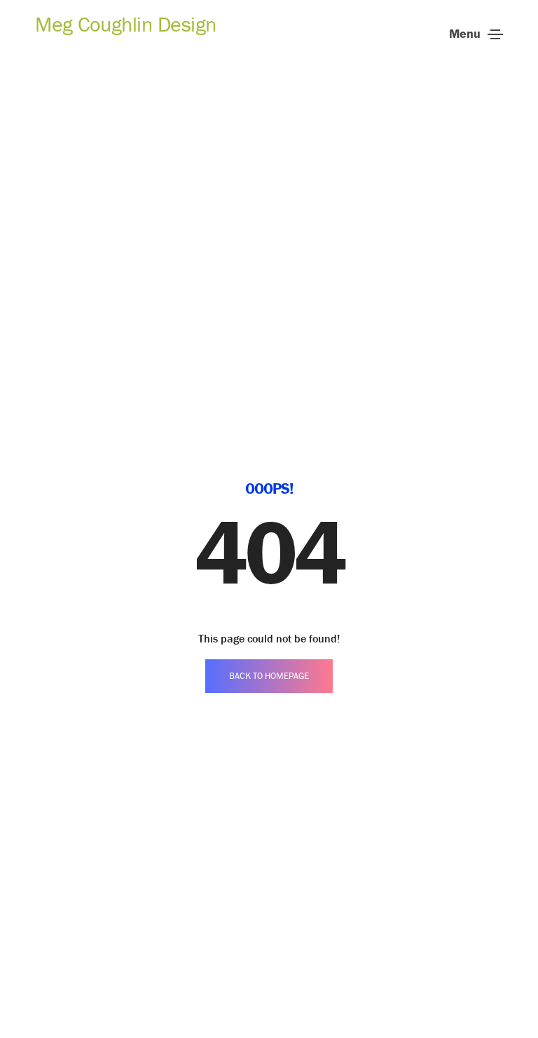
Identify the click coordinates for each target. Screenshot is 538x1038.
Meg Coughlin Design (125, 24)
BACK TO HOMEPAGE (269, 676)
